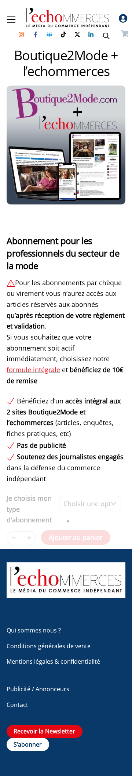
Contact (17, 705)
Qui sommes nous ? (34, 630)
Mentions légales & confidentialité (53, 661)
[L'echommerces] (66, 594)
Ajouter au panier (75, 537)
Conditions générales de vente (49, 646)
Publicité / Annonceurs (38, 689)
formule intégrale (33, 369)
